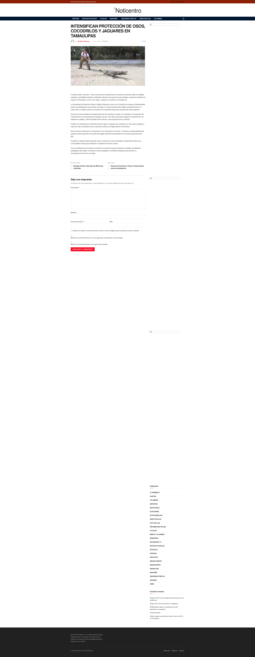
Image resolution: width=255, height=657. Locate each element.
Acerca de (167, 651)
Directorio (174, 651)
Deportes (153, 504)
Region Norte (155, 565)
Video (152, 584)
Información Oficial (158, 527)
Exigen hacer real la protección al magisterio (164, 604)
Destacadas (154, 508)
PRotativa (105, 41)
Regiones (113, 19)
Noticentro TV (155, 542)
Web (111, 222)
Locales (103, 19)
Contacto (181, 651)
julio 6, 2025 (96, 41)
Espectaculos (155, 519)
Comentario (75, 187)
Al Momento (155, 492)
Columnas (158, 19)
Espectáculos (145, 19)
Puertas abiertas (155, 613)
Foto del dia (155, 523)
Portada (75, 19)
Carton (153, 496)
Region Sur (154, 569)
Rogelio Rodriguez (83, 41)
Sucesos (153, 580)
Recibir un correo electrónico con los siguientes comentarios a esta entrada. (97, 238)
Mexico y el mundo (157, 534)
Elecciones (154, 511)
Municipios (154, 538)
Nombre (74, 213)
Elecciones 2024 (156, 515)
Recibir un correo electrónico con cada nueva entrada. (89, 244)
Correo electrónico (78, 222)
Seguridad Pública (128, 19)
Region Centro (156, 561)
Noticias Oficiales (89, 19)
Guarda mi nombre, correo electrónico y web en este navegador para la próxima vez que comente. (106, 231)
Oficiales (153, 550)
